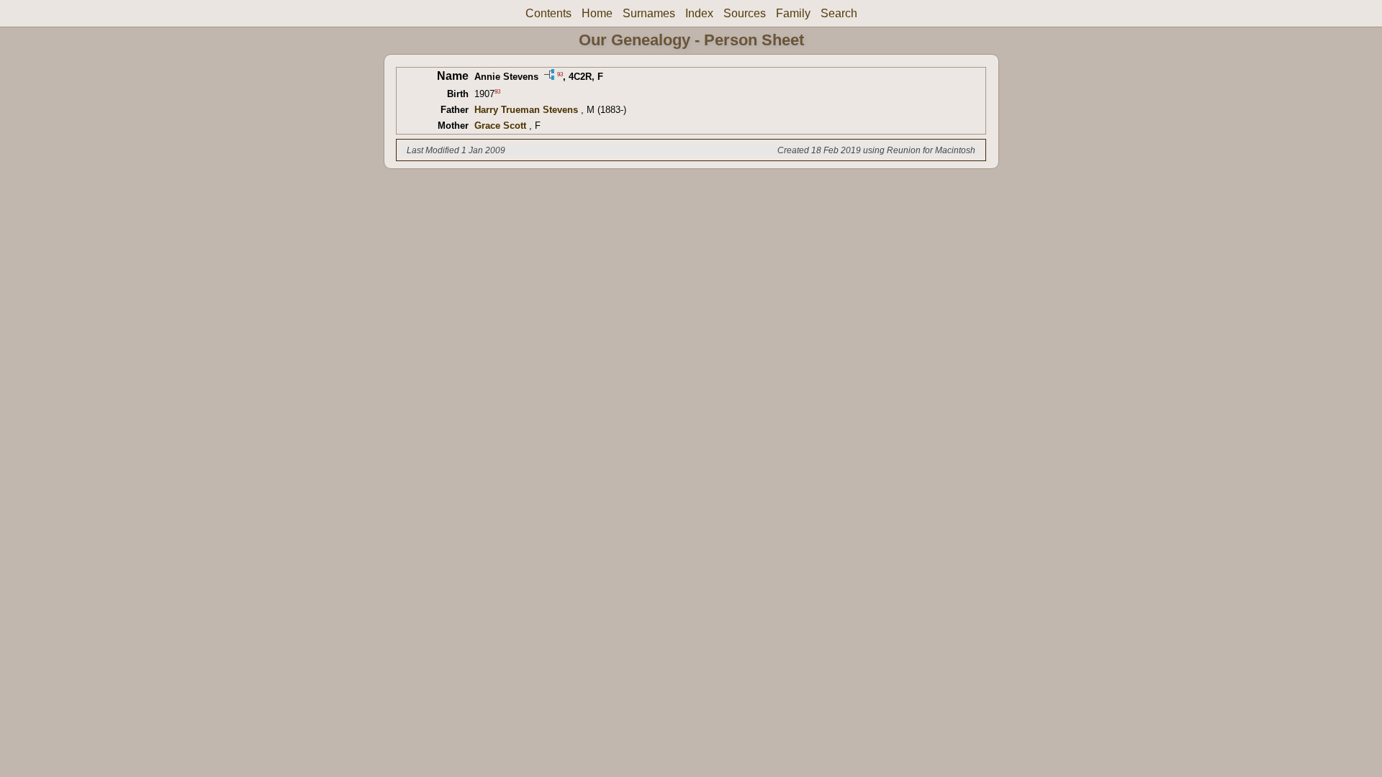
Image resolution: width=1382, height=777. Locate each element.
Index (699, 13)
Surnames (649, 13)
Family (793, 13)
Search (839, 13)
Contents (548, 13)
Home (597, 13)
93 (560, 74)
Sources (744, 13)
